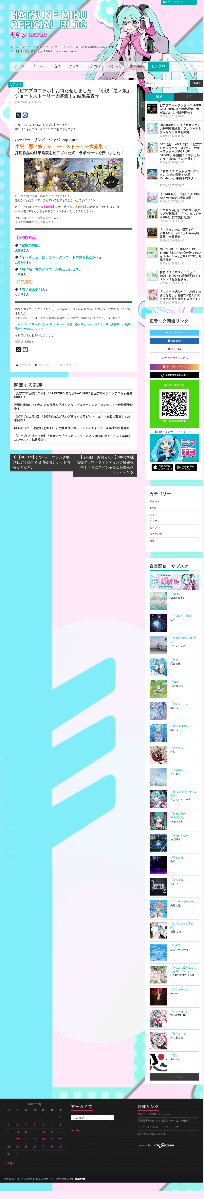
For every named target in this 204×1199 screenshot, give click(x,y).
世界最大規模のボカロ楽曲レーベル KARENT (164, 1120)
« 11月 (8, 1163)
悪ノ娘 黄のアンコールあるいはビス (50, 269)
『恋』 (174, 1055)
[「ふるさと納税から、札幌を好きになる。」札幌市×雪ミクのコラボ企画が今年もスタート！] (152, 295)
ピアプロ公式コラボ (64, 365)
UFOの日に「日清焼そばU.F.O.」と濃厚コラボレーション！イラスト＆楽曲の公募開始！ (73, 428)
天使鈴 (19, 250)
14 (52, 1132)
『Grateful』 (177, 769)
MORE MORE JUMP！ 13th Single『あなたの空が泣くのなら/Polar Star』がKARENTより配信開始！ (181, 254)
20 (43, 1139)
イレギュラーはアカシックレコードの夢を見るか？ (60, 257)
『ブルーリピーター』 (183, 901)
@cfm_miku (175, 332)
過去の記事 (156, 534)
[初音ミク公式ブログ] (49, 24)
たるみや (20, 262)
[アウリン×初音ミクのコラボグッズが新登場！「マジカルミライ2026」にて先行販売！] (152, 213)
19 (34, 1139)
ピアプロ (158, 66)
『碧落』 (175, 659)
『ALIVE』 (176, 945)
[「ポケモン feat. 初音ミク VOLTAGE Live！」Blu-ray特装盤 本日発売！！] (152, 233)
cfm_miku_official (175, 366)
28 (52, 1146)
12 (34, 1132)
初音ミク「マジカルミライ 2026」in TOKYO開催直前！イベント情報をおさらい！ (180, 275)
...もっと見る (174, 1077)
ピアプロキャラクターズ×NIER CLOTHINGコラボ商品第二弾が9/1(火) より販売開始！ (180, 109)
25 (26, 1146)
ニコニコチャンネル (176, 358)
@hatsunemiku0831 (176, 375)
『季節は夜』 (178, 857)
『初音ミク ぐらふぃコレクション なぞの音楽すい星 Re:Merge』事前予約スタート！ (179, 176)
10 (17, 1132)
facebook (175, 341)
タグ (189, 96)
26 (34, 1146)
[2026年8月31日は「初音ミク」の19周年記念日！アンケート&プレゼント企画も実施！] (152, 128)
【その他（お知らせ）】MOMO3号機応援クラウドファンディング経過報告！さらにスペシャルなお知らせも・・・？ (105, 465)
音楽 (57, 66)
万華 (18, 274)
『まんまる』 (178, 879)
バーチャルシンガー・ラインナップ (158, 1127)
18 (26, 1139)
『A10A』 (176, 681)
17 (17, 1139)
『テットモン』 (179, 1011)
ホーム (19, 66)
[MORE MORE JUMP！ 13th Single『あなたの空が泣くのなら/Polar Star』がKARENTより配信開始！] (152, 252)
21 (52, 1139)
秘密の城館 (30, 245)
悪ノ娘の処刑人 (33, 289)
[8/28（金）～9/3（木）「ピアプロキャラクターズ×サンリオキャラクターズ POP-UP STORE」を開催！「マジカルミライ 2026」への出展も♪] (152, 148)
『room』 (175, 593)
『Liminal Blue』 (180, 725)
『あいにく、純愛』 (182, 615)
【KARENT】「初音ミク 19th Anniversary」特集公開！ (180, 195)
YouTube (175, 349)
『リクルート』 (179, 989)
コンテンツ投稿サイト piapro (154, 1114)
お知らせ (115, 66)
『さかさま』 (178, 747)
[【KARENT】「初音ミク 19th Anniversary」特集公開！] (152, 197)
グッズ (74, 66)
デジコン (94, 66)
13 (43, 1132)
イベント (39, 66)
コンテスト (45, 365)
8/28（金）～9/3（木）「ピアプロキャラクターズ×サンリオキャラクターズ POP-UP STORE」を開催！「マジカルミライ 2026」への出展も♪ (181, 151)
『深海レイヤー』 (180, 835)
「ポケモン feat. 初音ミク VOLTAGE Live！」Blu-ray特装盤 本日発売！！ (179, 233)
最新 (159, 96)
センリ (19, 294)
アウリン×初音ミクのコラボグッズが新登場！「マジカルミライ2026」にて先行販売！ (180, 213)
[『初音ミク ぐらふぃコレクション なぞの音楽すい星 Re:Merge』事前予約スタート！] (152, 174)
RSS (76, 1130)
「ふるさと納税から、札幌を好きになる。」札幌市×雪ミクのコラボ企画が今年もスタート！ (180, 295)
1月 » (11, 1163)
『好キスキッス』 (180, 1033)
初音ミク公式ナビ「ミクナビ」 (175, 432)
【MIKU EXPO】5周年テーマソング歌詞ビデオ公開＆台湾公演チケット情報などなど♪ (41, 462)
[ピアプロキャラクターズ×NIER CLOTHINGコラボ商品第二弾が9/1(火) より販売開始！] (152, 109)
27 (43, 1146)
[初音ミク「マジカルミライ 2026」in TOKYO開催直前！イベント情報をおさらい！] (152, 275)
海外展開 (137, 66)
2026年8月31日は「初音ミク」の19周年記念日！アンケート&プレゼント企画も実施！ (180, 128)
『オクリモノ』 (179, 703)
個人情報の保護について (152, 1133)
